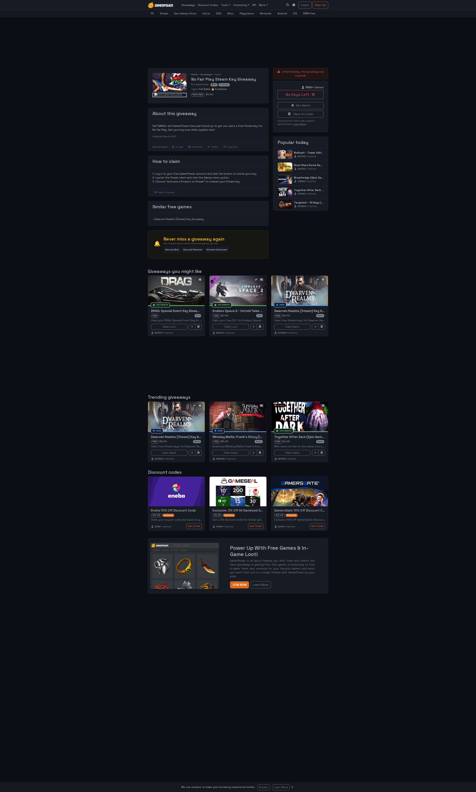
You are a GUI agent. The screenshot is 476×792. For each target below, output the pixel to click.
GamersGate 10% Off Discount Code (301, 510)
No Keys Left (297, 94)
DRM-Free (309, 13)
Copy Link (232, 147)
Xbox (230, 13)
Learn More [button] (260, 585)
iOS (295, 13)
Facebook (197, 147)
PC (152, 13)
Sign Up (320, 5)
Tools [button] (225, 5)
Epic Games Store (185, 13)
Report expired (166, 192)
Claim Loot (169, 326)
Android (282, 13)
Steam (164, 13)
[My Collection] (294, 4)
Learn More (281, 787)
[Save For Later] (198, 327)
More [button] (262, 5)
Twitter (214, 147)
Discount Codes (208, 5)
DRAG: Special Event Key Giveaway (177, 311)
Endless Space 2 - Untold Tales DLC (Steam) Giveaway (254, 311)
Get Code (194, 526)
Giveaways (188, 5)
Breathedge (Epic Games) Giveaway (317, 177)
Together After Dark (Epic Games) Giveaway (323, 190)
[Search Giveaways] (287, 4)
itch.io (206, 13)
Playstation (247, 13)
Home (194, 74)
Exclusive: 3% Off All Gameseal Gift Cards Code (248, 510)
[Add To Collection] (192, 327)
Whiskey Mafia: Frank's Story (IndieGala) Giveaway (251, 437)
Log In (305, 5)
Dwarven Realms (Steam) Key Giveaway (179, 219)
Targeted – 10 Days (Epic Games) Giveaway (322, 202)
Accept (263, 787)
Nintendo (265, 13)
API (254, 5)
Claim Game (292, 326)
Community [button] (240, 5)
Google (179, 147)
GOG (218, 13)
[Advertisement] (238, 40)
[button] (172, 249)
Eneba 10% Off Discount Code (173, 510)
